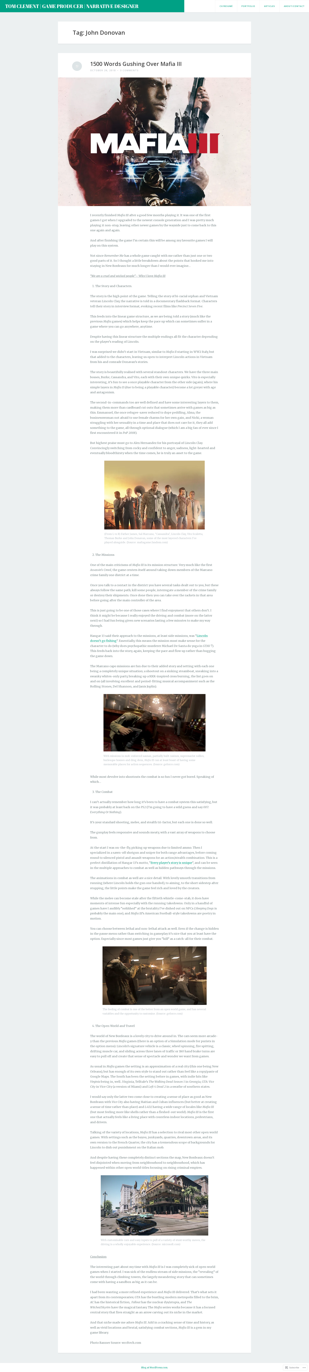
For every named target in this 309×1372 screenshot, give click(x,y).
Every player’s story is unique (171, 863)
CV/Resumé (226, 6)
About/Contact (294, 6)
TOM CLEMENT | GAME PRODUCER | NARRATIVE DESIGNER (72, 6)
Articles (269, 6)
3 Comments (129, 70)
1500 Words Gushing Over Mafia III (136, 64)
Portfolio (248, 6)
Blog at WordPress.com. (154, 1367)
